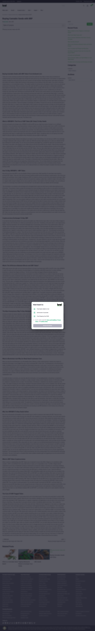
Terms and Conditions (52, 320)
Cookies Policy (44, 321)
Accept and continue (47, 325)
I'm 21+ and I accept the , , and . (48, 320)
